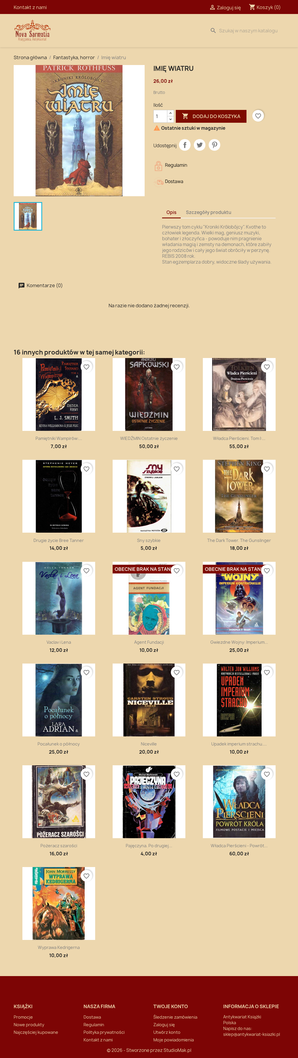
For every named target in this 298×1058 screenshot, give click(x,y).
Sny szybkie (149, 540)
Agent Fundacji (149, 642)
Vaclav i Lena (59, 642)
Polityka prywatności (104, 1032)
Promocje (23, 1017)
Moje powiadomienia (173, 1040)
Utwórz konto (166, 1032)
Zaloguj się (164, 1024)
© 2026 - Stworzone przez (135, 1050)
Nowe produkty (29, 1024)
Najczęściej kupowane (36, 1032)
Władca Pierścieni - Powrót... (239, 845)
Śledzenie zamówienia (175, 1017)
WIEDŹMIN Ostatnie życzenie (149, 438)
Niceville (149, 744)
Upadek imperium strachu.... (239, 744)
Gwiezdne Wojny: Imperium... (239, 642)
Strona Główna (88, 30)
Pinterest (214, 145)
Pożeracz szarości (58, 845)
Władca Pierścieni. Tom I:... (239, 438)
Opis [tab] (171, 212)
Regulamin (94, 1024)
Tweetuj (199, 145)
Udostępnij (185, 145)
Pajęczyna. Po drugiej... (149, 845)
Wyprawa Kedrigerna (59, 947)
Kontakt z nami (30, 7)
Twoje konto (170, 1006)
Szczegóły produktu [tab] (208, 212)
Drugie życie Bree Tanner (58, 540)
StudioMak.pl (177, 1050)
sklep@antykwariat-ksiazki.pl (251, 1034)
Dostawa (127, 30)
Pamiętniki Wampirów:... (59, 438)
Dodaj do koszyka (211, 116)
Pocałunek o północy (59, 744)
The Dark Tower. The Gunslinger (239, 540)
